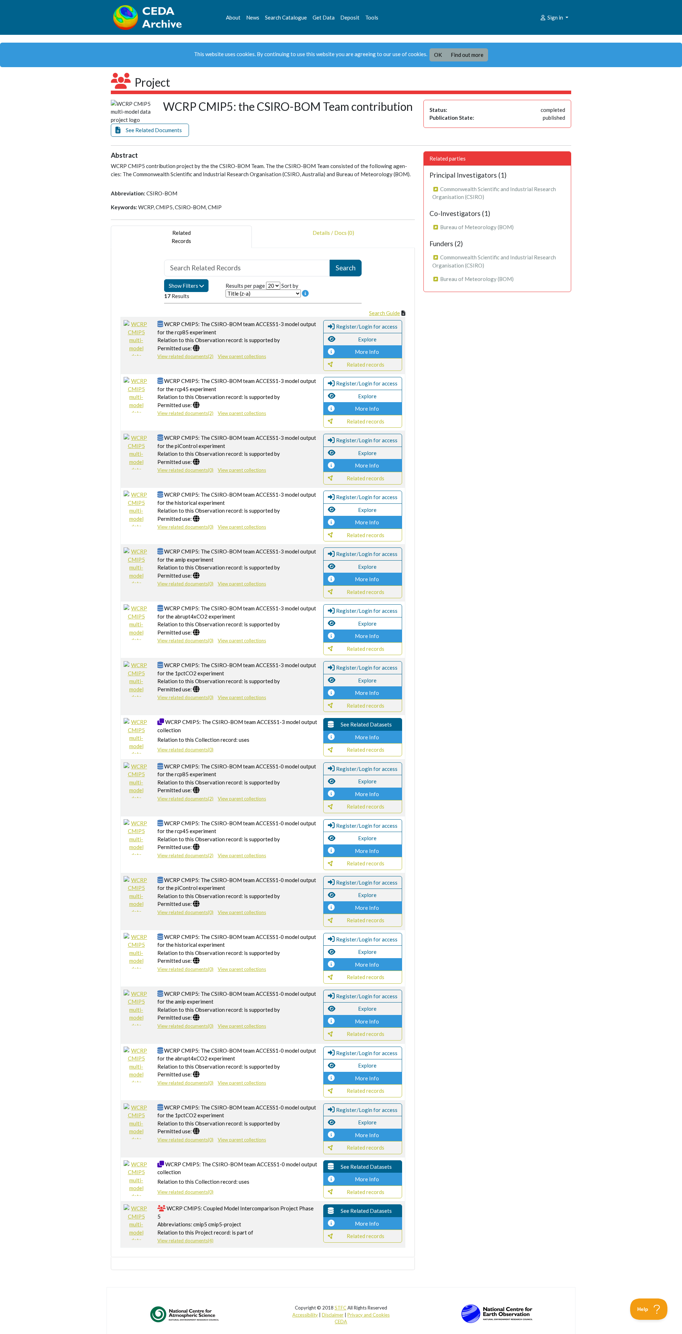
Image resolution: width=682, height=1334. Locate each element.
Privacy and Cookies (368, 1315)
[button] (150, 130)
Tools (371, 17)
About (233, 17)
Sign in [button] (555, 17)
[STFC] (496, 1313)
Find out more (467, 55)
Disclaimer (332, 1315)
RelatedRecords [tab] (181, 236)
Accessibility (305, 1315)
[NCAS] (185, 1314)
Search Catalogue (286, 17)
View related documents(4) (185, 1240)
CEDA (341, 1321)
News (252, 17)
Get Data (324, 17)
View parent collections (242, 356)
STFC (340, 1308)
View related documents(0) (185, 470)
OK (438, 55)
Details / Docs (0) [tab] (333, 232)
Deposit (349, 17)
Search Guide (384, 313)
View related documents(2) (185, 356)
